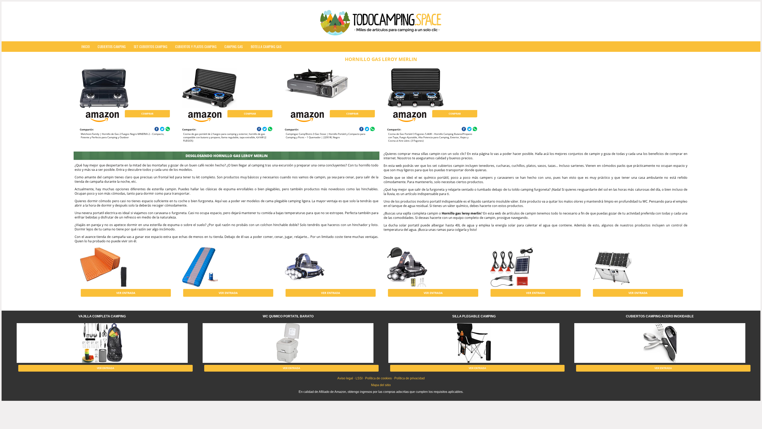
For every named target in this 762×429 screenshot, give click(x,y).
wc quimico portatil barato (288, 316)
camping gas (233, 46)
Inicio (85, 46)
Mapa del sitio (381, 385)
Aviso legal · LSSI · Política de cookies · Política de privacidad (381, 378)
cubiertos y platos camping (195, 46)
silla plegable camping (474, 316)
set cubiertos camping (150, 46)
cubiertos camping (112, 46)
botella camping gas (266, 46)
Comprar (147, 113)
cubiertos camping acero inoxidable (660, 316)
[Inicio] (381, 32)
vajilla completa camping (102, 316)
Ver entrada (125, 293)
